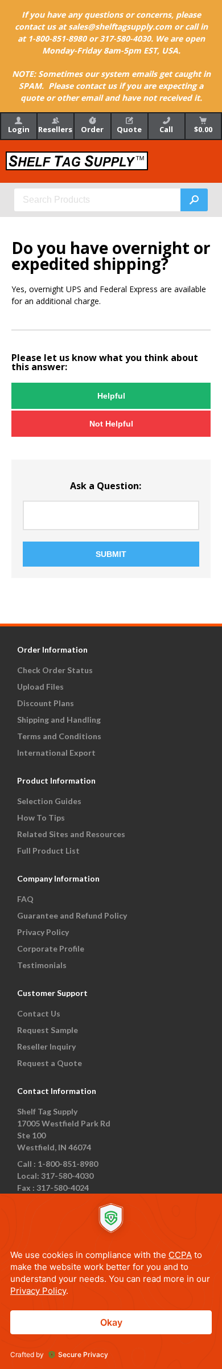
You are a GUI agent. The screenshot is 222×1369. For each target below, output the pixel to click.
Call (166, 129)
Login (19, 129)
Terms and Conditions (59, 736)
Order (92, 129)
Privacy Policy (43, 932)
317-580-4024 (62, 1187)
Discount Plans (45, 703)
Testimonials (42, 965)
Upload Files (40, 686)
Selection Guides (49, 801)
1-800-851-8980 (68, 1164)
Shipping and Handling (59, 719)
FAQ (25, 899)
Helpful (111, 395)
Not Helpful (111, 423)
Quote (129, 129)
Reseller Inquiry (46, 1046)
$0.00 (203, 129)
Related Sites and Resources (71, 834)
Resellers (55, 129)
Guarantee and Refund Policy (72, 915)
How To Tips (41, 817)
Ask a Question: (105, 485)
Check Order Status (55, 670)
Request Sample (47, 1030)
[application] (111, 1281)
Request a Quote (49, 1063)
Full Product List (48, 850)
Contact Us (38, 1013)
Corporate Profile (50, 948)
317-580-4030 (67, 1176)
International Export (56, 752)
